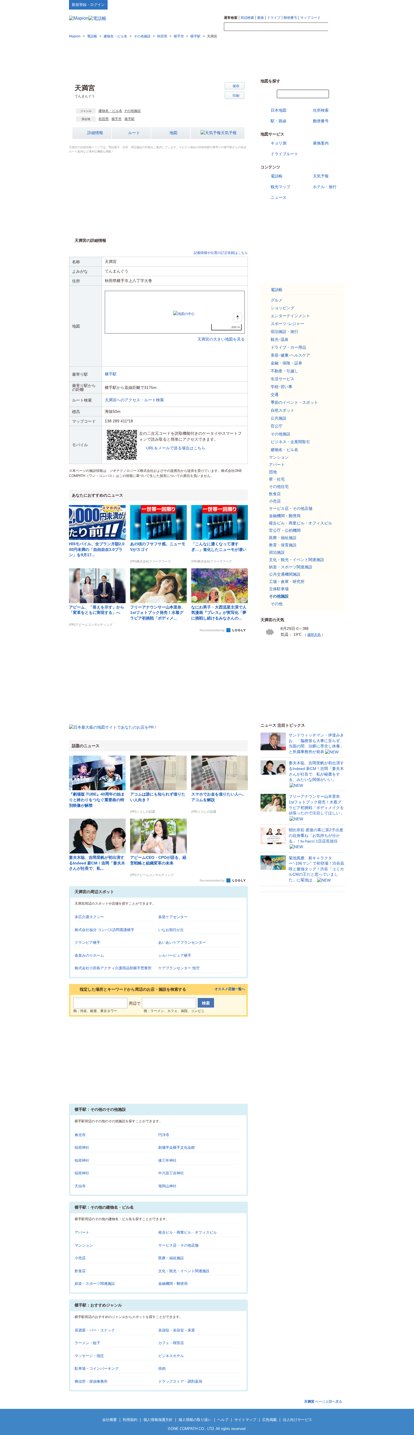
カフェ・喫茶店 (171, 1343)
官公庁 (276, 426)
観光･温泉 (279, 339)
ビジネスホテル (171, 1356)
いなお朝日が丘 (171, 930)
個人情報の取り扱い (195, 1420)
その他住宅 (279, 486)
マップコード (310, 18)
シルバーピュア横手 (174, 955)
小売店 (80, 1258)
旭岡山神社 (167, 1186)
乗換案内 (321, 143)
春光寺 (80, 1135)
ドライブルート (284, 154)
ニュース (278, 197)
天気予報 (229, 132)
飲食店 (80, 1271)
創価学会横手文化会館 (176, 1147)
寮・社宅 (277, 479)
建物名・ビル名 (110, 111)
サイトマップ (335, 4)
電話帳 (276, 176)
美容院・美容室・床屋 (176, 1330)
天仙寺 (80, 1186)
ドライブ (274, 18)
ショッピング (282, 308)
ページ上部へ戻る (323, 1402)
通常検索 (230, 18)
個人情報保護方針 (158, 1420)
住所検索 (321, 110)
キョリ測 (278, 143)
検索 (336, 27)
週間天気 (314, 635)
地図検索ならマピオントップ (290, 4)
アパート (82, 1232)
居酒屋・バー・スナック (95, 1330)
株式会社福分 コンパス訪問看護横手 (104, 930)
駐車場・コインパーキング (97, 1368)
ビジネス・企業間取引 (290, 442)
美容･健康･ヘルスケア (290, 355)
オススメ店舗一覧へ (230, 989)
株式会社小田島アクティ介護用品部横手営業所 (113, 968)
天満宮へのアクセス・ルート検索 (134, 400)
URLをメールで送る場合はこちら (175, 448)
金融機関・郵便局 (173, 1283)
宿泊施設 (277, 552)
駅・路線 (278, 121)
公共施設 (278, 418)
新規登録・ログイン (88, 5)
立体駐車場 (279, 589)
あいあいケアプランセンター (182, 942)
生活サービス (282, 379)
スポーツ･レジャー (287, 323)
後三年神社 (167, 1160)
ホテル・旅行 (325, 186)
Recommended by (213, 630)
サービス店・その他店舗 (178, 1245)
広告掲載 (269, 1420)
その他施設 (132, 111)
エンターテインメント (290, 316)
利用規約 (130, 1420)
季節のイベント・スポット (294, 402)
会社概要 (109, 1420)
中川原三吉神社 (171, 1173)
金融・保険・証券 (286, 363)
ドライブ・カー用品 (288, 347)
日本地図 (278, 110)
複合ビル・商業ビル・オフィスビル (187, 1232)
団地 (273, 472)
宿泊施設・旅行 (284, 331)
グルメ (276, 300)
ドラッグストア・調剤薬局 (180, 1381)
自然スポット (282, 410)
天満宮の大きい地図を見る (221, 333)
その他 (276, 604)
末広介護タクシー (89, 917)
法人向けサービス (297, 1420)
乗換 (260, 18)
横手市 (117, 119)
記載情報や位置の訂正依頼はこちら (221, 253)
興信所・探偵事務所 (91, 1381)
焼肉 (162, 1368)
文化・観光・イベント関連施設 (184, 1271)
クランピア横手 (87, 942)
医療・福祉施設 (171, 1258)
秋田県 (104, 119)
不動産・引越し (284, 371)
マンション (84, 1245)
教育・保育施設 (283, 545)
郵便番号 (290, 18)
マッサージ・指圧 (89, 1356)
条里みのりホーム (89, 955)
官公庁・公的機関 (285, 530)
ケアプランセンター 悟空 (179, 968)
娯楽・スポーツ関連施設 (95, 1283)
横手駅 (129, 119)
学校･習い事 (281, 386)
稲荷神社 (82, 1147)
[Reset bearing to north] (237, 317)
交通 (275, 394)
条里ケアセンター (173, 917)
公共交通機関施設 (285, 574)
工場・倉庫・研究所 (286, 581)
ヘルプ (318, 4)
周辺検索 (247, 18)
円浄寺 (163, 1135)
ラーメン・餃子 (87, 1343)
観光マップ (280, 186)
